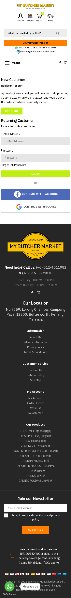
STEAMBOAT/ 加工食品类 (35, 456)
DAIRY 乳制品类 (35, 471)
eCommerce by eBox (42, 589)
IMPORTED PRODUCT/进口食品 (35, 466)
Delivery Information (36, 42)
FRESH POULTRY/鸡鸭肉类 (35, 436)
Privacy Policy (35, 347)
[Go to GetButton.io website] (9, 594)
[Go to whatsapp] (9, 586)
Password (7, 150)
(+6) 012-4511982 (51, 267)
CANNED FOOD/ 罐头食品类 (35, 481)
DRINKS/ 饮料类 (35, 476)
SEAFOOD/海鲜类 (35, 441)
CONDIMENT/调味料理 (35, 461)
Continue (12, 111)
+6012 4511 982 (28, 47)
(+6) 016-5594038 (37, 273)
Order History (35, 403)
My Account (35, 398)
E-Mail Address (10, 134)
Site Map (35, 380)
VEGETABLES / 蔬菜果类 (35, 446)
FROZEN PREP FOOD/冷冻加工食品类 (35, 451)
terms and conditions (33, 515)
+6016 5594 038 (47, 47)
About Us (35, 337)
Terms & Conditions (36, 352)
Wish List (35, 408)
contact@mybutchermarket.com (37, 51)
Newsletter (35, 413)
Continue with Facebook (39, 194)
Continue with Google (39, 206)
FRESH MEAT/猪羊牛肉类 (36, 431)
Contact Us (35, 370)
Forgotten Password (13, 165)
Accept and (36, 517)
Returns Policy (35, 375)
